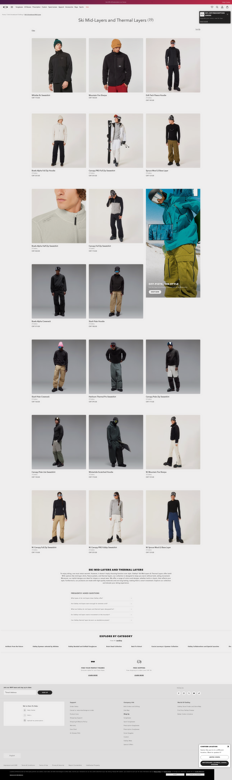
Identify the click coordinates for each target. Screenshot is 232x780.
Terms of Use (167, 771)
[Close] (228, 746)
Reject (175, 774)
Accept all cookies (195, 774)
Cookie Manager (199, 771)
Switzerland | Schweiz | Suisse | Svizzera (214, 764)
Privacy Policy (157, 771)
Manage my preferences (16, 775)
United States (214, 757)
